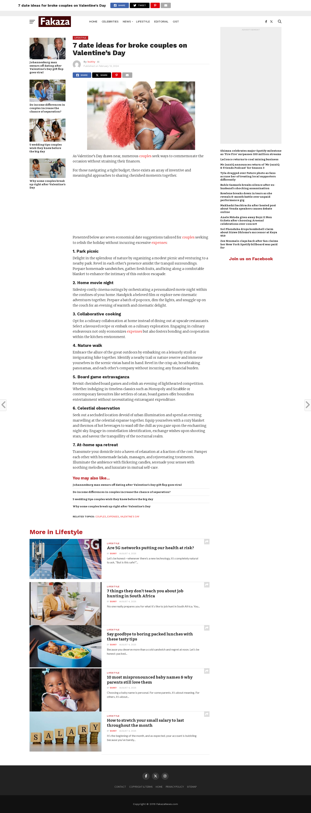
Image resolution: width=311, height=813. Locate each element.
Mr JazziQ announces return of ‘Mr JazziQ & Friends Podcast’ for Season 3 (250, 166)
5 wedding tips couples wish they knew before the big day (46, 148)
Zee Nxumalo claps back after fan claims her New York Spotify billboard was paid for (249, 244)
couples (145, 156)
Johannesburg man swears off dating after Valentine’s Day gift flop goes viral (46, 67)
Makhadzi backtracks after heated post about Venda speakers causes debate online (248, 209)
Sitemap (192, 786)
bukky (91, 61)
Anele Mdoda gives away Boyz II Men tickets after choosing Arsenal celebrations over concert (246, 221)
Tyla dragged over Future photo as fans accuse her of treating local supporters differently (248, 176)
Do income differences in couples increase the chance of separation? (47, 108)
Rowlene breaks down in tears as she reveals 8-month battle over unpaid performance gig (246, 197)
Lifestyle (143, 21)
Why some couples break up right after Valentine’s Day (48, 184)
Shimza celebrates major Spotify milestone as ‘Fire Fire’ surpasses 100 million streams (250, 152)
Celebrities (110, 21)
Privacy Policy (175, 786)
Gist (176, 21)
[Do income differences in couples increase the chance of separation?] (48, 100)
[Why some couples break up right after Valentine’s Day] (48, 176)
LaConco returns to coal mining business (249, 159)
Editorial (161, 21)
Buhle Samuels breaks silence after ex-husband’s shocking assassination (247, 186)
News (127, 21)
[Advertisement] (141, 207)
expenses (159, 243)
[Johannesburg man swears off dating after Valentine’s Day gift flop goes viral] (48, 58)
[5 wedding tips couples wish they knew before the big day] (48, 140)
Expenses (113, 516)
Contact (120, 786)
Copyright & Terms (140, 786)
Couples (100, 516)
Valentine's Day (129, 516)
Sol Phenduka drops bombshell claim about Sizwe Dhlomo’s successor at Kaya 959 (248, 232)
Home (93, 21)
